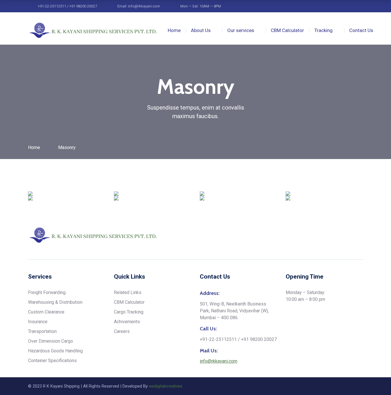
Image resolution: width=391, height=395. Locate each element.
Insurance (38, 321)
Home (174, 30)
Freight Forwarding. (47, 292)
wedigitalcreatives (165, 386)
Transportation (42, 331)
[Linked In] (350, 235)
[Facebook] (361, 235)
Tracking (323, 30)
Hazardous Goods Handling (55, 351)
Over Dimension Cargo (50, 341)
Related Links (127, 292)
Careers (122, 331)
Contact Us (361, 30)
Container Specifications (52, 360)
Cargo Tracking (128, 312)
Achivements (127, 321)
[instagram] (339, 235)
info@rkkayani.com (218, 361)
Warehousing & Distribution (55, 302)
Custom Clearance (46, 312)
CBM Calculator (287, 30)
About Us (201, 30)
